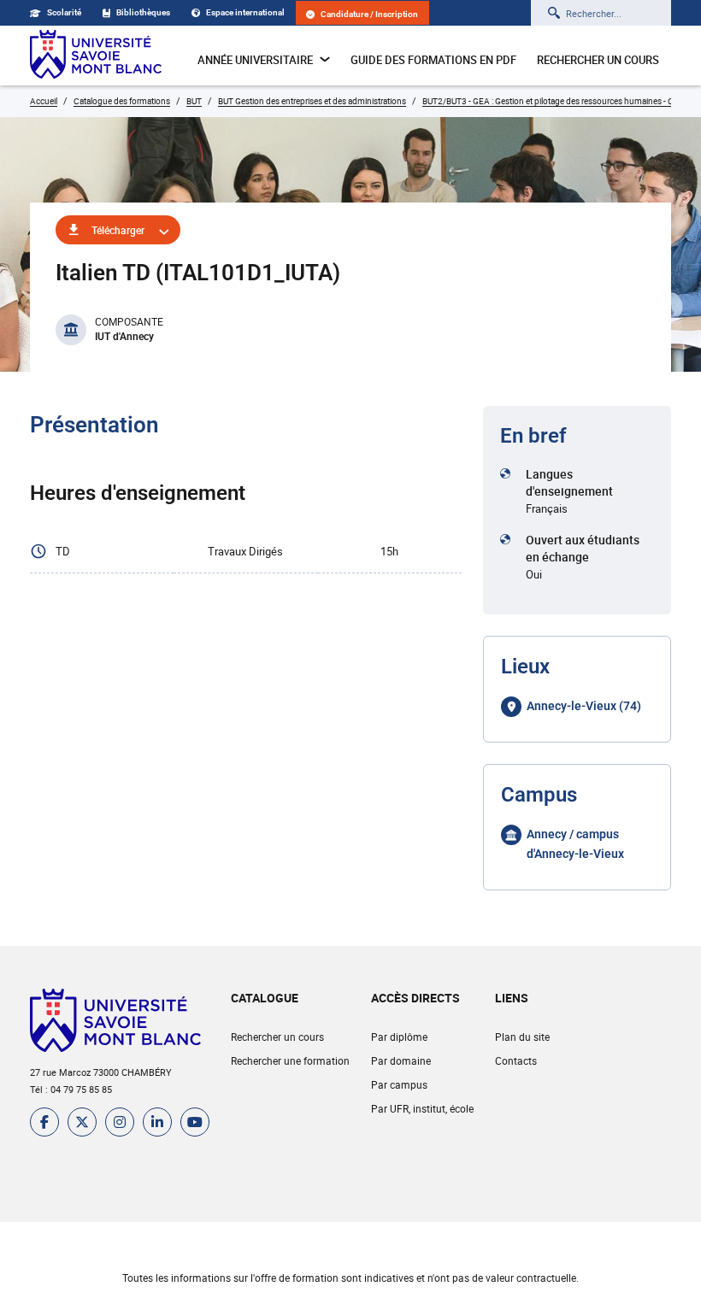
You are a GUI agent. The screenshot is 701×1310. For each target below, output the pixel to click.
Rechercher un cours (598, 60)
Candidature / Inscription (369, 14)
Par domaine (401, 1060)
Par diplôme (399, 1036)
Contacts (516, 1060)
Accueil (43, 101)
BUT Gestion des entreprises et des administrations (312, 101)
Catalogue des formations (122, 101)
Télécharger (117, 230)
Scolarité (64, 12)
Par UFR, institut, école (422, 1108)
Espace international (245, 12)
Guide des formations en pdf (433, 60)
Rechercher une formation (290, 1060)
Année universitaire (255, 60)
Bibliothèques (143, 12)
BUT (194, 101)
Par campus (399, 1084)
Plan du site (522, 1036)
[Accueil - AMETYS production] (96, 55)
